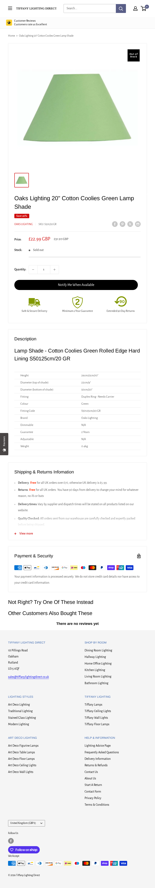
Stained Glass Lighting (22, 717)
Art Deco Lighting (19, 704)
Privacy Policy (93, 798)
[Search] (121, 8)
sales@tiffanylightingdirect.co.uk (28, 676)
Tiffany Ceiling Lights (98, 711)
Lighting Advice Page (98, 745)
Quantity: (20, 269)
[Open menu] (10, 8)
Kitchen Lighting (95, 670)
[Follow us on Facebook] (11, 841)
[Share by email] (138, 224)
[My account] (135, 8)
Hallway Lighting (95, 656)
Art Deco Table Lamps (21, 752)
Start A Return (93, 784)
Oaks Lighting (23, 224)
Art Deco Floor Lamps (21, 758)
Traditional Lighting (20, 711)
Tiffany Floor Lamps (97, 724)
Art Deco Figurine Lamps (23, 745)
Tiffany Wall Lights (96, 717)
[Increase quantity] (54, 269)
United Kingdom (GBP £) (23, 823)
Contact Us (91, 772)
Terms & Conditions (97, 804)
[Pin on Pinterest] (122, 224)
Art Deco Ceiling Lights (22, 765)
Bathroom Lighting (96, 683)
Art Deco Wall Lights (20, 772)
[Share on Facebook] (115, 224)
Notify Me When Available (76, 285)
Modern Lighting (18, 724)
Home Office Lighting (98, 663)
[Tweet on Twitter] (130, 224)
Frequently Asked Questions (102, 752)
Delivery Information (98, 758)
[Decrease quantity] (33, 269)
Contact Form (93, 791)
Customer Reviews (30, 22)
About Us (90, 778)
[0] (143, 8)
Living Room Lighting (98, 676)
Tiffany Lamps (93, 704)
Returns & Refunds (96, 765)
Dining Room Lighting (98, 650)
